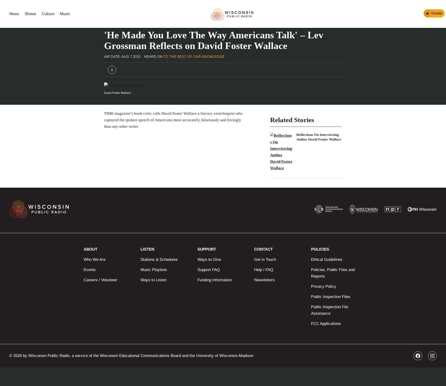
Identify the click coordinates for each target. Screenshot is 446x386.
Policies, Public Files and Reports (333, 273)
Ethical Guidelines (326, 259)
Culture (48, 14)
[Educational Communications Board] (328, 210)
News (14, 14)
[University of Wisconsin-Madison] (363, 210)
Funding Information (214, 280)
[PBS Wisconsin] (422, 210)
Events (90, 270)
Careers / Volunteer (100, 280)
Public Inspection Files (330, 296)
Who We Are (94, 259)
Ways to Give (209, 259)
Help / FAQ (263, 270)
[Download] (112, 71)
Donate (436, 13)
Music (65, 14)
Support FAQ (208, 270)
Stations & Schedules (159, 259)
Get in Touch (265, 259)
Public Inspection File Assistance (329, 310)
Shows (30, 14)
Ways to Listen (153, 280)
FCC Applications (326, 323)
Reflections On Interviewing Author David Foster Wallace (318, 137)
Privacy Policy (323, 286)
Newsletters (264, 280)
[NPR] (393, 210)
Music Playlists (154, 270)
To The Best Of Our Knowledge (194, 57)
